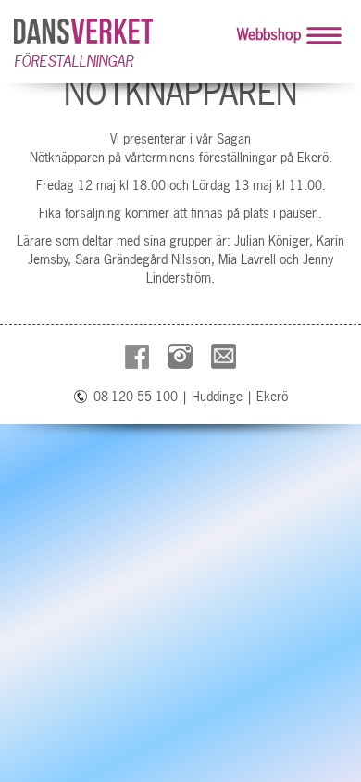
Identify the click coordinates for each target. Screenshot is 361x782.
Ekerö (272, 396)
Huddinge (217, 396)
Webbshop (269, 34)
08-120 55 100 (135, 396)
